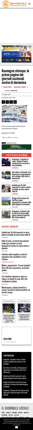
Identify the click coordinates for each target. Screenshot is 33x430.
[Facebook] (3, 102)
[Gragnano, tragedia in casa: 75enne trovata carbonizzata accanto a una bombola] (6, 162)
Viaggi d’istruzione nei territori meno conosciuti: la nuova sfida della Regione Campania (21, 201)
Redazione (14, 90)
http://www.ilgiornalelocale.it (9, 341)
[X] (7, 102)
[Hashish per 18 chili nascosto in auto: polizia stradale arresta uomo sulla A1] (6, 188)
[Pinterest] (11, 102)
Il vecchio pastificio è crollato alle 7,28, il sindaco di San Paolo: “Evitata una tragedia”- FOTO (9, 318)
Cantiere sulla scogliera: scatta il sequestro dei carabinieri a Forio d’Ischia (14, 257)
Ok (16, 427)
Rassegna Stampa (20, 87)
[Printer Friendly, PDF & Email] (10, 138)
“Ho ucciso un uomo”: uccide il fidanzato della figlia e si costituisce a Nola (24, 317)
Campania (15, 168)
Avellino (15, 207)
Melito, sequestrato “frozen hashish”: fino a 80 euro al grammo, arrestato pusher (16, 268)
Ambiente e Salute (8, 262)
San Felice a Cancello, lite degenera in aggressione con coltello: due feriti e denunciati (21, 175)
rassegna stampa (11, 143)
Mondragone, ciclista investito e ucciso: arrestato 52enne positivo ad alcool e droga (16, 290)
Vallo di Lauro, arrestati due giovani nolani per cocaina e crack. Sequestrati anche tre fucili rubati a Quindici (15, 244)
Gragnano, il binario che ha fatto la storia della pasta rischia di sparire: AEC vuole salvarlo (21, 214)
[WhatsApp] (15, 102)
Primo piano (7, 87)
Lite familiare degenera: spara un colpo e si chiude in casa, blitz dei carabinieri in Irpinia (14, 279)
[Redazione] (3, 91)
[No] (31, 424)
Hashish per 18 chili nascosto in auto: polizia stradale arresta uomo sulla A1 (21, 188)
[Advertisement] (16, 25)
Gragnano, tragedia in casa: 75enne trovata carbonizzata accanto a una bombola (21, 162)
